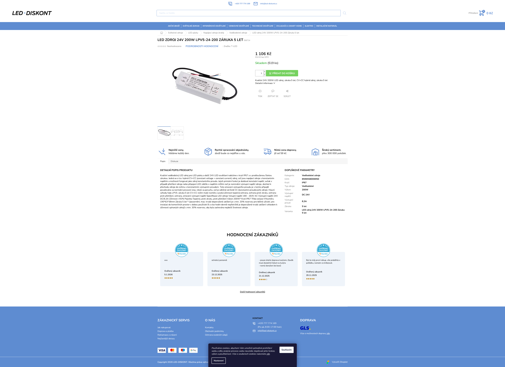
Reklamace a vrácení (167, 335)
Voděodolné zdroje (311, 175)
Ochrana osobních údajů (216, 335)
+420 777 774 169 (267, 323)
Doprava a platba (165, 331)
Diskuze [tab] (174, 161)
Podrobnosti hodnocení (202, 46)
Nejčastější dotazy (166, 338)
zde (268, 353)
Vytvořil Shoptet (340, 362)
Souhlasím (286, 349)
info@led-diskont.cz (267, 330)
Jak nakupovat (164, 327)
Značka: (230, 46)
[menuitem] (173, 26)
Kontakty (209, 327)
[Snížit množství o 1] (264, 74)
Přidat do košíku (283, 73)
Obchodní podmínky (214, 331)
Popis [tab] (162, 161)
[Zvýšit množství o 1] (264, 71)
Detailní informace (264, 83)
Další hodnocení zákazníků (252, 291)
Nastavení (219, 360)
